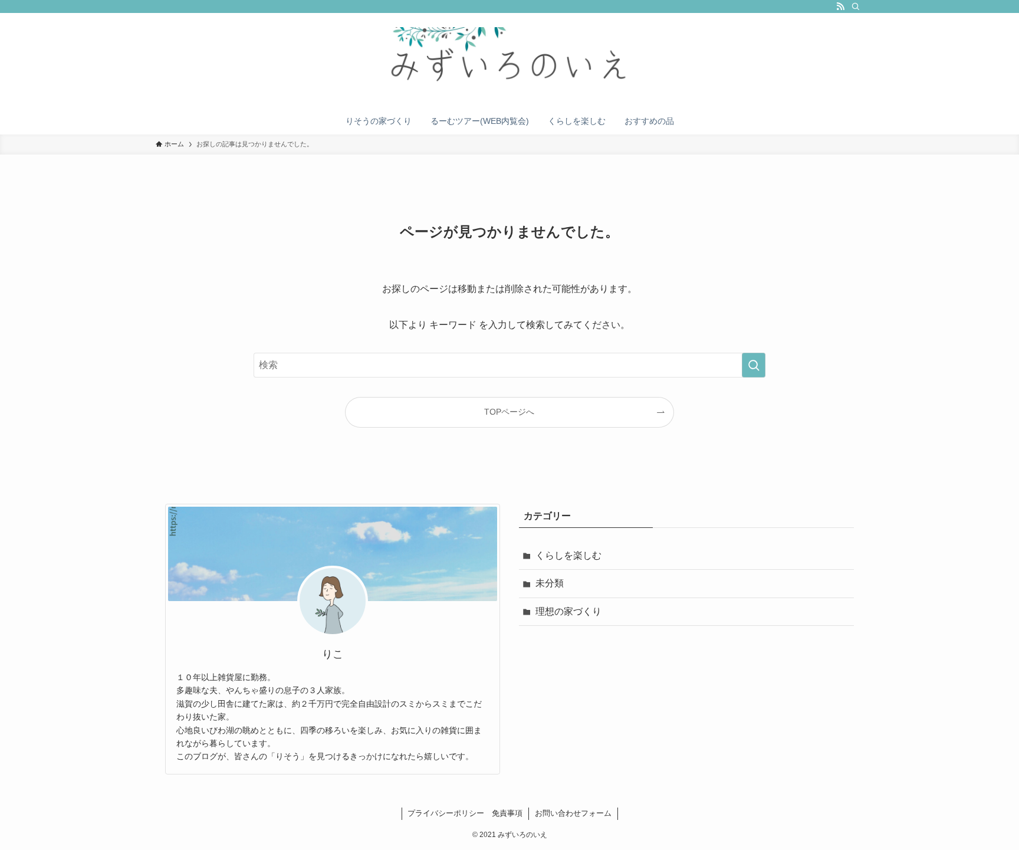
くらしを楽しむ (568, 555)
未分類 (549, 583)
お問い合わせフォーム (573, 813)
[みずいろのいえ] (509, 62)
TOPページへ (509, 411)
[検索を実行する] (753, 365)
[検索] (855, 6)
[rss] (840, 6)
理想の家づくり (568, 611)
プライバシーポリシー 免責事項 (464, 813)
